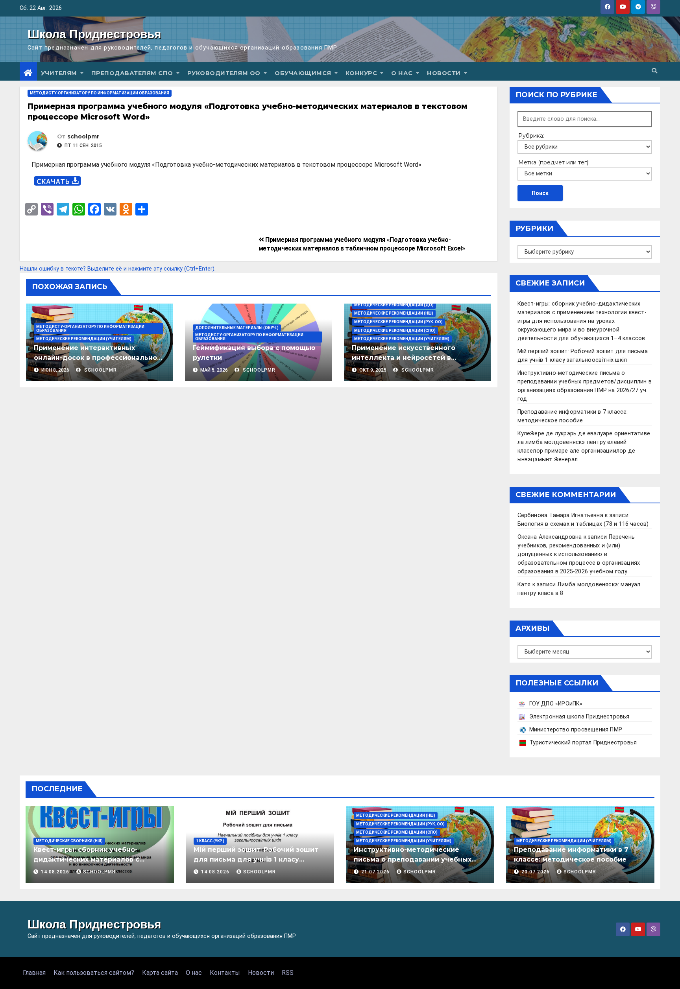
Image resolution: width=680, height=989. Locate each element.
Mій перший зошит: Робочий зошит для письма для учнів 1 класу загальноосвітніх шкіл (256, 859)
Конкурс (362, 73)
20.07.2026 (536, 872)
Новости (444, 73)
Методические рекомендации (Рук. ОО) (398, 322)
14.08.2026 (56, 872)
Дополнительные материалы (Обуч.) (237, 328)
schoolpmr (83, 136)
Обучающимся (304, 73)
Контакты (225, 972)
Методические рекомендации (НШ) (393, 313)
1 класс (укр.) (210, 841)
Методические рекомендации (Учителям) (83, 339)
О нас (402, 73)
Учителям (60, 73)
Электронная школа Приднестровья (579, 716)
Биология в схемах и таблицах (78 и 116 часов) (583, 524)
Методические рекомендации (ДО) (394, 305)
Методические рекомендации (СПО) (395, 330)
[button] (654, 71)
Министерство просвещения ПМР (576, 729)
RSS (288, 972)
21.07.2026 (376, 872)
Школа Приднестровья (94, 34)
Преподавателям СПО (133, 73)
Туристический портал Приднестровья (583, 742)
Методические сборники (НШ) (69, 841)
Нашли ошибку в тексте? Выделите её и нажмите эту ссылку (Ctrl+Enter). (118, 268)
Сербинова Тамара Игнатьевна (560, 515)
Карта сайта (160, 972)
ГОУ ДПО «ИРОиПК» (556, 703)
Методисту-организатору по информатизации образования (99, 93)
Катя (524, 584)
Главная (34, 972)
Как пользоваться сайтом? (94, 972)
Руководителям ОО (224, 73)
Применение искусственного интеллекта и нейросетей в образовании (403, 357)
